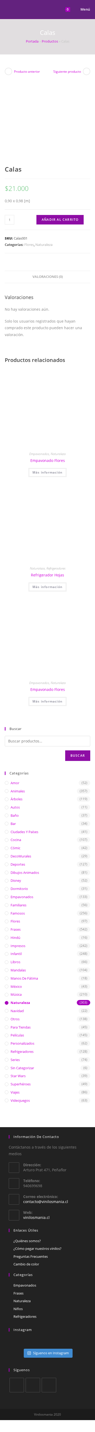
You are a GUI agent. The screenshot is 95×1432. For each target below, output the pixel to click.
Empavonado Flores (47, 460)
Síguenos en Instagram (51, 1353)
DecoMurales (21, 856)
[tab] (47, 277)
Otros (15, 1019)
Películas (17, 1035)
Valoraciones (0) (47, 276)
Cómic (15, 848)
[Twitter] (17, 1385)
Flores (29, 244)
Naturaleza (44, 244)
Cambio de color (26, 1264)
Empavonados (39, 454)
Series (15, 1059)
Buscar (77, 755)
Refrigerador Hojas (47, 574)
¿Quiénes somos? (27, 1240)
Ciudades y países (24, 831)
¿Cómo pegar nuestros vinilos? (37, 1248)
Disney (16, 880)
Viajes (15, 1092)
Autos (15, 807)
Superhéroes (21, 1084)
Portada (32, 41)
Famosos (18, 913)
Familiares (18, 905)
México (16, 986)
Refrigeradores (55, 568)
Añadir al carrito (60, 219)
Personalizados (22, 1043)
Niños (18, 1308)
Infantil (16, 953)
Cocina (16, 839)
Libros (15, 962)
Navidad (17, 1010)
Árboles (16, 799)
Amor (15, 783)
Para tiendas (21, 1027)
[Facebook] (33, 1385)
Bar (13, 823)
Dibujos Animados (25, 872)
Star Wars (18, 1075)
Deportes (18, 864)
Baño (15, 815)
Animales (18, 791)
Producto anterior (27, 71)
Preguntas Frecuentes (30, 1256)
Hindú (15, 937)
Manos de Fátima (24, 978)
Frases (16, 929)
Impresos (18, 945)
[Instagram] (49, 1385)
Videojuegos (20, 1100)
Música (16, 994)
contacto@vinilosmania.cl (45, 1201)
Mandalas (18, 970)
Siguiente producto (67, 71)
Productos (50, 41)
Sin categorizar (22, 1068)
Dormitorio (19, 888)
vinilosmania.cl (36, 1217)
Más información (47, 472)
